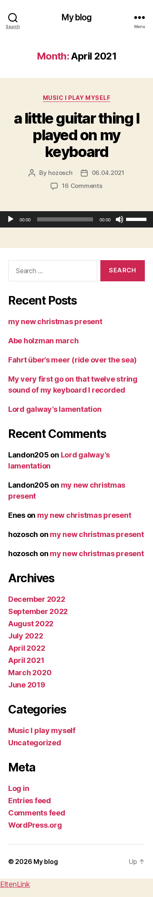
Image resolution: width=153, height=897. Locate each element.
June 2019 (26, 684)
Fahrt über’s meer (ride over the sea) (72, 360)
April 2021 (26, 660)
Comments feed (36, 813)
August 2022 (30, 623)
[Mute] (119, 219)
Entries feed (29, 800)
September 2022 (38, 611)
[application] (76, 219)
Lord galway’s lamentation (54, 409)
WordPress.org (35, 825)
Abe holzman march (43, 340)
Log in (18, 788)
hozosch (60, 173)
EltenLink (15, 884)
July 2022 (25, 636)
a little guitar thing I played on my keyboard (77, 135)
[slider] (137, 218)
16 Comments (82, 186)
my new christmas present (55, 321)
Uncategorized (34, 742)
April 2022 (26, 648)
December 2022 (36, 599)
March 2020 (29, 672)
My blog (77, 17)
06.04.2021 (108, 173)
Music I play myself (77, 97)
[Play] (11, 219)
